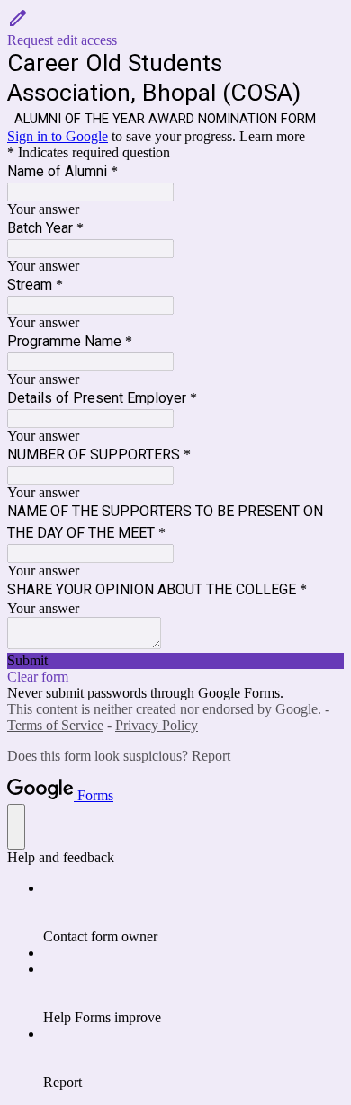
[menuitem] (193, 912)
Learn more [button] (272, 136)
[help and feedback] (16, 827)
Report (211, 755)
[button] (175, 28)
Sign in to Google (57, 136)
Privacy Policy (156, 725)
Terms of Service (55, 725)
